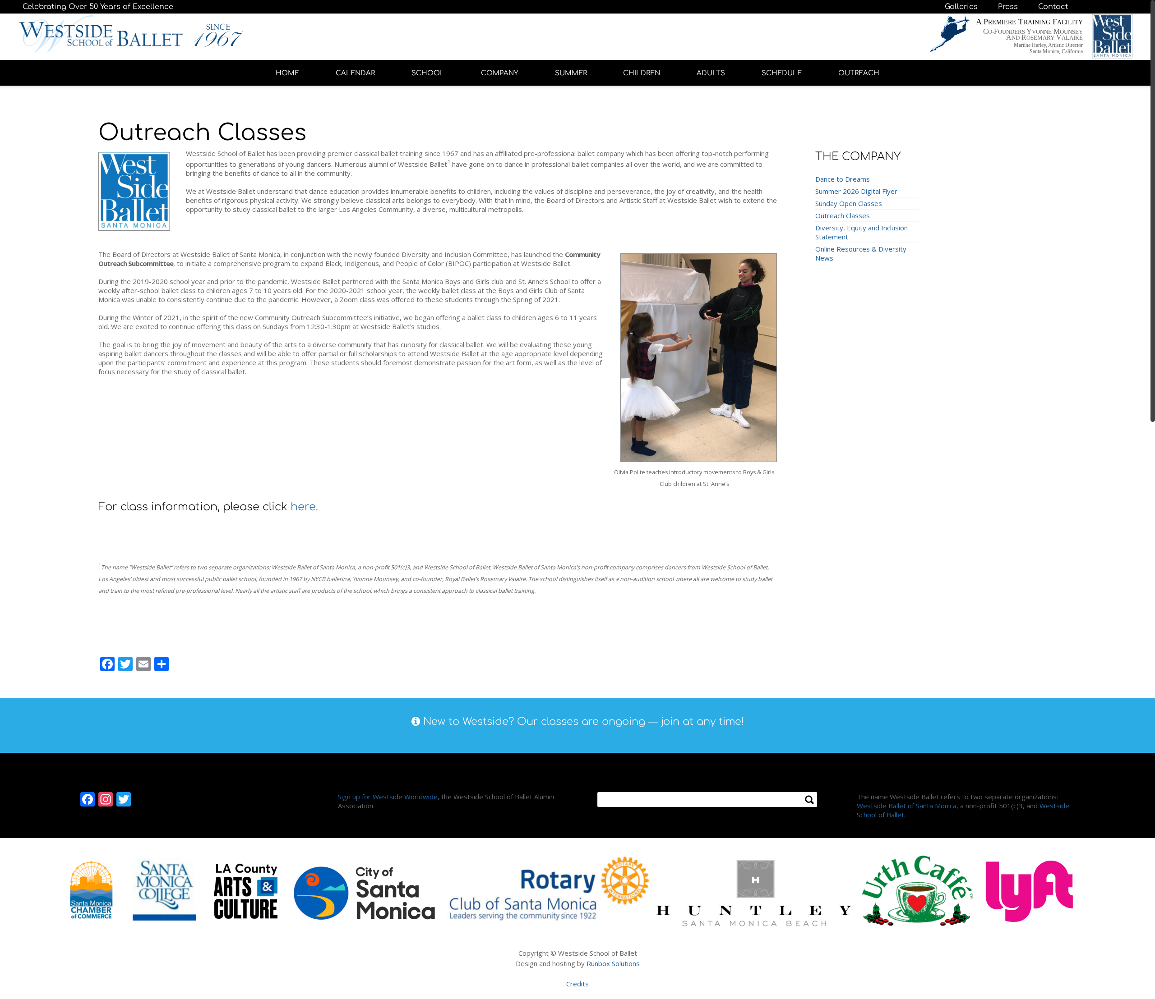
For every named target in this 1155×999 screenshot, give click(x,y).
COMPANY (499, 73)
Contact (1053, 6)
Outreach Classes (842, 215)
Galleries (961, 6)
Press (1008, 6)
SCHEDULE (782, 73)
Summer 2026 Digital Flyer (856, 191)
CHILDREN (641, 73)
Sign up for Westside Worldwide (388, 796)
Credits (577, 983)
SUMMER (571, 73)
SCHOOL (427, 73)
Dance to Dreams (842, 178)
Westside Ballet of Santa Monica (906, 805)
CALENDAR (355, 73)
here (303, 507)
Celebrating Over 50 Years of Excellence (98, 7)
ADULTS (711, 73)
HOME (287, 73)
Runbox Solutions (613, 963)
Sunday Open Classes (848, 203)
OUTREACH (858, 73)
